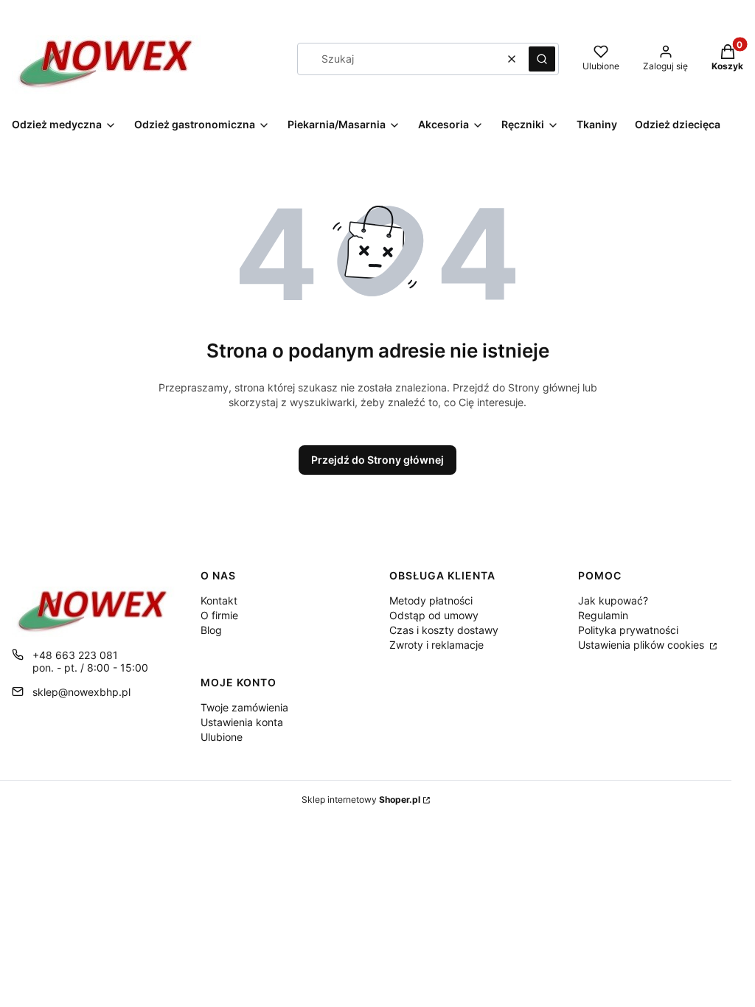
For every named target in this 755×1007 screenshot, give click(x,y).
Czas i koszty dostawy (443, 630)
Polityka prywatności (628, 630)
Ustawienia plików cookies (642, 644)
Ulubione (222, 737)
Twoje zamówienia (244, 707)
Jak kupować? (613, 600)
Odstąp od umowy (434, 615)
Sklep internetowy (361, 799)
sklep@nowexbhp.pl (81, 692)
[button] (542, 59)
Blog (211, 630)
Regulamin (603, 615)
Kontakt (219, 600)
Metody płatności (431, 600)
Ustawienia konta (242, 722)
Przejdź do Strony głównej (377, 459)
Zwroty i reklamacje (436, 644)
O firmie (219, 615)
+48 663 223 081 (75, 655)
